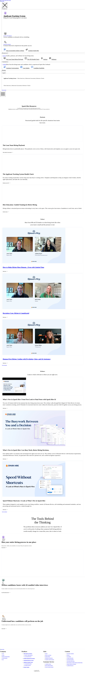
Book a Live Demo (48, 655)
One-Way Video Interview (8, 35)
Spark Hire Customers (70, 653)
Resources (4, 55)
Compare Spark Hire (70, 658)
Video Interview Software (28, 653)
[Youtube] (22, 677)
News (3, 659)
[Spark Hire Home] (2, 649)
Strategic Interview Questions (71, 664)
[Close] (5, 5)
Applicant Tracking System (14, 16)
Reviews (68, 655)
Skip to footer (9, 0)
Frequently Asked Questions (49, 659)
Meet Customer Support (49, 665)
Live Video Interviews (27, 656)
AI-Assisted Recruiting (28, 663)
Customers (4, 64)
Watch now (4, 271)
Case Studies (69, 656)
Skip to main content (3, 0)
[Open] (3, 94)
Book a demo (4, 90)
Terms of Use (48, 670)
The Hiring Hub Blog (70, 659)
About (3, 653)
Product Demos (47, 656)
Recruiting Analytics (27, 665)
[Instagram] (31, 684)
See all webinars (4, 511)
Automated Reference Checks (29, 660)
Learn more (3, 628)
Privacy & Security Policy (43, 670)
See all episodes (4, 365)
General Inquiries (4, 658)
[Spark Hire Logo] (2, 1)
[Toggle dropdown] (6, 9)
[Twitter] (22, 684)
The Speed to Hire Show (71, 661)
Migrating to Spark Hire (49, 658)
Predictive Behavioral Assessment (29, 658)
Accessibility (52, 670)
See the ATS (3, 547)
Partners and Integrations (6, 656)
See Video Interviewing (5, 592)
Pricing (4, 70)
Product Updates (26, 667)
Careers (3, 655)
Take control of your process (7, 152)
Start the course (5, 211)
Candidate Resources (70, 665)
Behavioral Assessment (7, 44)
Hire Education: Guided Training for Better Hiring (74, 662)
